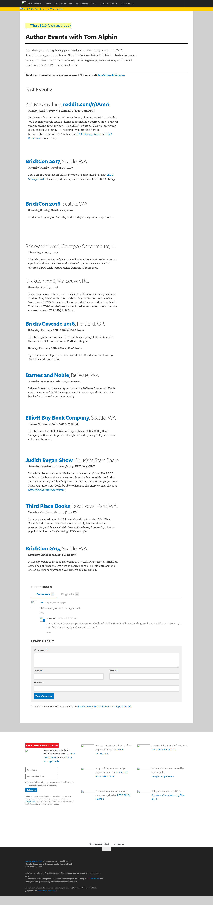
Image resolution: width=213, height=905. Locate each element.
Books (48, 3)
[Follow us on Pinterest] (186, 863)
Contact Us (119, 843)
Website (38, 682)
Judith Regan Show (49, 460)
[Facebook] (175, 863)
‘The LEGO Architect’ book (50, 25)
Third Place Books (47, 506)
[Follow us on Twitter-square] (170, 863)
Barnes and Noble (47, 375)
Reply (42, 612)
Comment (40, 650)
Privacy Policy (30, 801)
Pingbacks (69, 594)
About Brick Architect (99, 843)
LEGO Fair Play (94, 878)
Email (113, 670)
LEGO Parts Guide (63, 3)
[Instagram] (180, 863)
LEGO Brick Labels (108, 3)
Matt (41, 602)
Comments (45, 594)
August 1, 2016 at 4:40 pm (56, 602)
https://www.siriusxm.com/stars (46, 490)
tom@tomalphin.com (111, 75)
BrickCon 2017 (42, 161)
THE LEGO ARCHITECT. (164, 749)
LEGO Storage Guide (85, 3)
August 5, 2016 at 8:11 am (67, 618)
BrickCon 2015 (42, 548)
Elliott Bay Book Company (57, 417)
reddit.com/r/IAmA (86, 104)
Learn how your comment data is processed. (104, 706)
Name (38, 670)
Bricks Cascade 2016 (50, 323)
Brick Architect (34, 3)
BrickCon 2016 (42, 203)
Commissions (127, 3)
